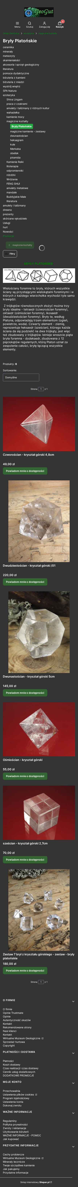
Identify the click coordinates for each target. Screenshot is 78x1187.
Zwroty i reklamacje (14, 1128)
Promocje (8, 235)
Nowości (8, 231)
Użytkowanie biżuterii (15, 1131)
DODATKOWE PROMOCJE (18, 1075)
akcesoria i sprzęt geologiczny (21, 64)
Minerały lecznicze (14, 1161)
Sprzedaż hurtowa (14, 1041)
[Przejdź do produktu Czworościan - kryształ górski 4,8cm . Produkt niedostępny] (39, 424)
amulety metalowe (17, 188)
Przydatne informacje (15, 1172)
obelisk (14, 153)
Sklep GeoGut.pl (11, 33)
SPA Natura (10, 90)
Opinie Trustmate (13, 1012)
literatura (8, 68)
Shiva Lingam (14, 99)
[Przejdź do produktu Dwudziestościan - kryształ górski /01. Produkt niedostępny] (39, 521)
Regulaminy (10, 1120)
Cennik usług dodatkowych (19, 1071)
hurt (5, 227)
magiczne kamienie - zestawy (28, 131)
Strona (34, 389)
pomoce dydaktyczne (16, 73)
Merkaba (15, 148)
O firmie (7, 1009)
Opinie (7, 1016)
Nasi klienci (9, 1030)
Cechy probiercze (13, 1154)
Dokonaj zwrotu (12, 1105)
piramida (15, 157)
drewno (7, 209)
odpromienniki (15, 170)
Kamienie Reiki (15, 161)
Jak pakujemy (11, 1168)
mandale (12, 192)
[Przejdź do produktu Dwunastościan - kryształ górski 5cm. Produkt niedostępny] (39, 632)
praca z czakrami (17, 103)
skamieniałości (11, 60)
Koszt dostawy (11, 1064)
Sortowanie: (10, 370)
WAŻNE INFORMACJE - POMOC (22, 1135)
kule (12, 144)
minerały (8, 51)
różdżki (11, 174)
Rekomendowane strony (17, 1027)
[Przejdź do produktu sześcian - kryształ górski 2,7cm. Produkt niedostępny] (39, 813)
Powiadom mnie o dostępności (25, 470)
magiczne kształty (47, 33)
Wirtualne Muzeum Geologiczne (22, 1038)
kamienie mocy (15, 116)
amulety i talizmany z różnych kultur (28, 108)
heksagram (16, 140)
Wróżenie (12, 179)
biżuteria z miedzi (13, 82)
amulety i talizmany (14, 205)
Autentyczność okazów (17, 1020)
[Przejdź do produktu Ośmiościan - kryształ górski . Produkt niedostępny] (39, 729)
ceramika (8, 47)
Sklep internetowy (35, 1182)
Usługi (6, 222)
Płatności (8, 1060)
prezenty (8, 214)
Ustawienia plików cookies (19, 1094)
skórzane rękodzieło (15, 218)
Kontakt (7, 1023)
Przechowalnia (11, 1090)
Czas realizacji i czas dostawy (20, 1068)
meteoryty (9, 55)
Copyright (9, 1045)
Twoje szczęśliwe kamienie (19, 1165)
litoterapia (12, 166)
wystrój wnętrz (11, 86)
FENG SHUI (13, 183)
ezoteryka (29, 33)
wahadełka (13, 112)
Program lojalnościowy (16, 1098)
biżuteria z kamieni (14, 77)
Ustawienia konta (13, 1101)
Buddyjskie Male (16, 196)
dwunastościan (19, 135)
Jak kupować (11, 1139)
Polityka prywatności (15, 1124)
